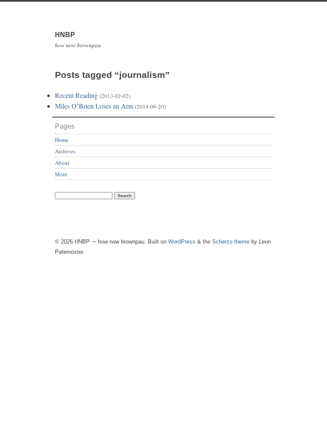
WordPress (181, 241)
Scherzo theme (231, 241)
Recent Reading (76, 95)
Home (62, 139)
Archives (65, 151)
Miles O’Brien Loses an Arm (94, 105)
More (61, 174)
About (62, 162)
